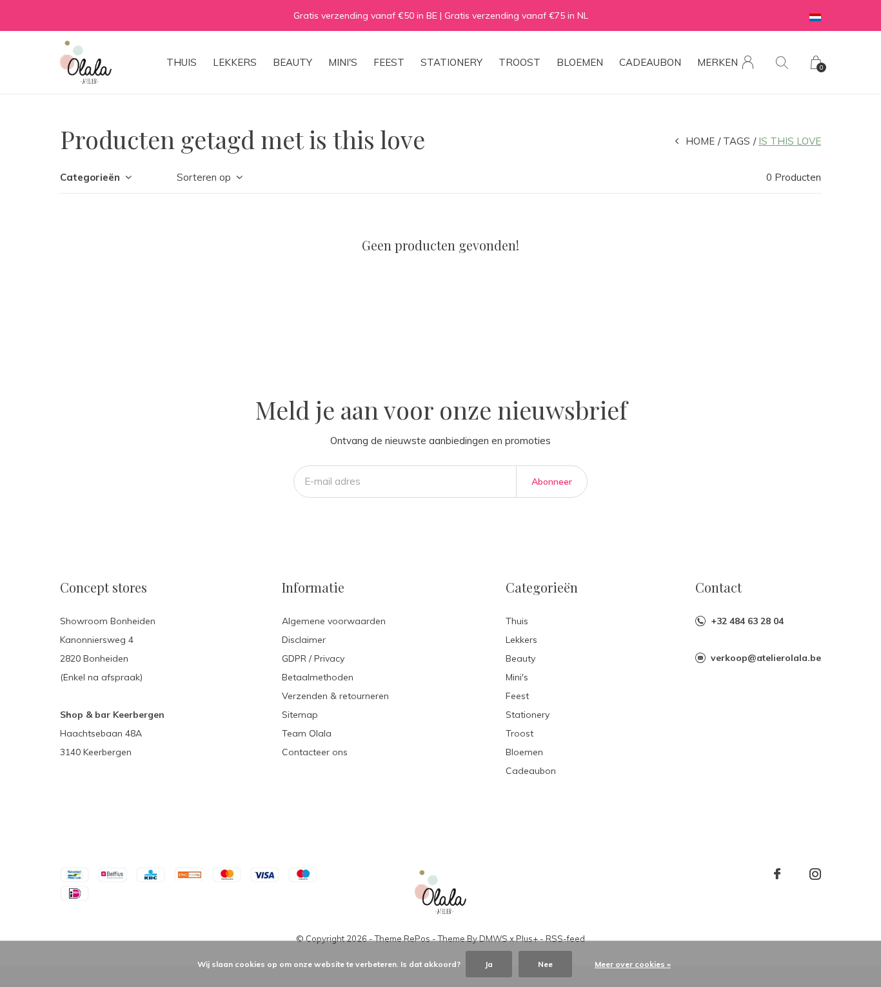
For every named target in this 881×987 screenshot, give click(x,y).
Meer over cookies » (633, 964)
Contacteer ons (315, 752)
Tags (736, 141)
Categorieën (90, 177)
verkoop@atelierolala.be (766, 658)
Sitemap (300, 714)
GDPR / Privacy (313, 658)
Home (700, 141)
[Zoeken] (782, 62)
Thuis (181, 62)
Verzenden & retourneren (335, 696)
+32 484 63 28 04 (747, 621)
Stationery (451, 62)
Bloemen (580, 62)
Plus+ (527, 938)
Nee (545, 964)
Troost (519, 62)
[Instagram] (815, 874)
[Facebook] (777, 874)
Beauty (292, 62)
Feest (388, 62)
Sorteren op (204, 177)
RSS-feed (565, 938)
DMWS (493, 938)
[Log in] (747, 62)
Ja (489, 964)
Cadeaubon (650, 62)
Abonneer (551, 481)
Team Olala (307, 733)
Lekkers (235, 62)
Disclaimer (304, 640)
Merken (717, 62)
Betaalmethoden (317, 677)
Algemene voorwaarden (334, 621)
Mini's (342, 62)
